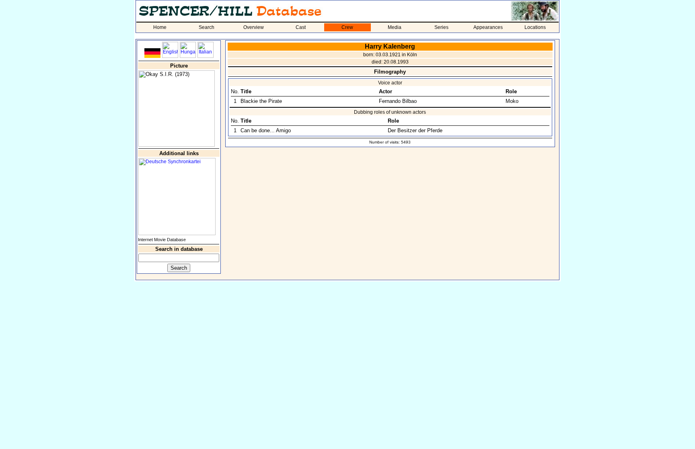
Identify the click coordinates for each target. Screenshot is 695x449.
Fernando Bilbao (398, 101)
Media (394, 27)
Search (206, 27)
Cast (301, 27)
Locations (535, 27)
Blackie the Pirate (261, 101)
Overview (253, 27)
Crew (347, 27)
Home (160, 27)
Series (441, 27)
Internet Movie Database (162, 239)
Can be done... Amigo (266, 130)
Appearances (488, 27)
